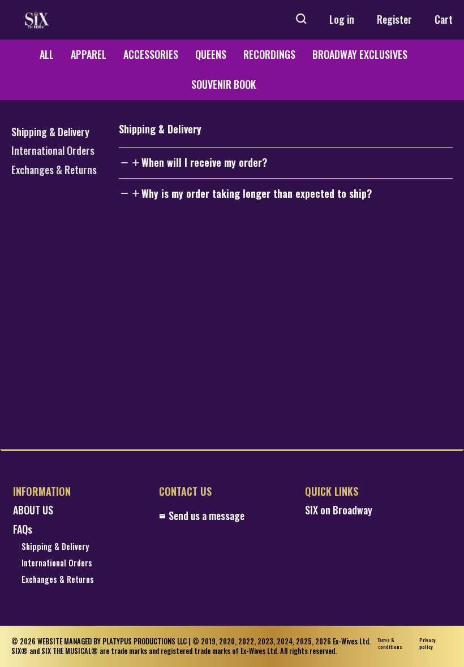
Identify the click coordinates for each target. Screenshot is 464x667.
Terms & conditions (390, 643)
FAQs (22, 529)
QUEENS (210, 54)
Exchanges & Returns (54, 169)
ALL (47, 54)
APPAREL (88, 54)
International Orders (52, 150)
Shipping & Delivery (50, 131)
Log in (341, 19)
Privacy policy (427, 643)
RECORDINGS (269, 54)
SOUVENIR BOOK (223, 84)
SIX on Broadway (338, 510)
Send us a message (206, 515)
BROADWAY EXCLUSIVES (359, 54)
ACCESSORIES (150, 54)
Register (394, 19)
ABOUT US (33, 510)
